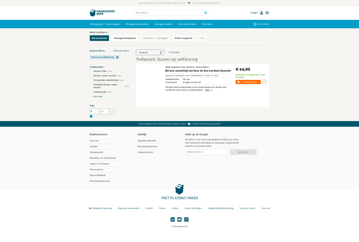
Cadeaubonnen (145, 152)
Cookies (174, 208)
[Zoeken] (205, 13)
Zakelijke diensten (146, 140)
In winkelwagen (249, 82)
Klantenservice (98, 134)
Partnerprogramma (100, 181)
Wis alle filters (122, 51)
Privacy (162, 208)
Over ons (94, 140)
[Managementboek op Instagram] (186, 219)
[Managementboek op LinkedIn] (173, 219)
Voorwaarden (96, 152)
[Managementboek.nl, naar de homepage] (102, 16)
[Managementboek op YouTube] (179, 219)
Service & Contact (248, 208)
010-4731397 (263, 24)
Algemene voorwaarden (128, 208)
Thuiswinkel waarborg (102, 208)
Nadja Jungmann (172, 67)
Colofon (149, 208)
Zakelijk (141, 134)
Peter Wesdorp (188, 67)
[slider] (91, 116)
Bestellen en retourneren (103, 158)
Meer (207, 90)
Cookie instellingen (193, 208)
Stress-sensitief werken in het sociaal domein (198, 70)
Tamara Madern (202, 67)
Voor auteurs (96, 169)
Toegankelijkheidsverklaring (220, 208)
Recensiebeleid (97, 175)
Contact (94, 146)
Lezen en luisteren (99, 163)
